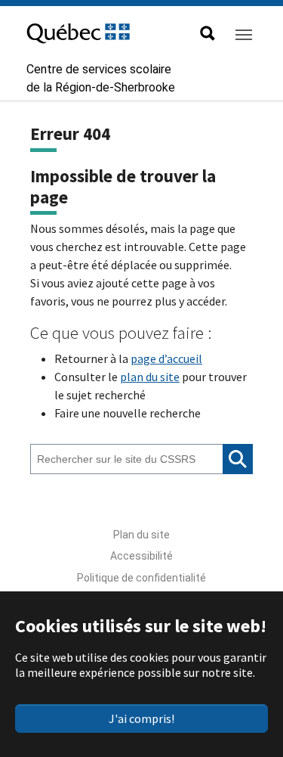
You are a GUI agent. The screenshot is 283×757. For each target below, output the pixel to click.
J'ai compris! (141, 718)
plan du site (150, 376)
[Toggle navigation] (244, 35)
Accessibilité (141, 556)
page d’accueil (166, 358)
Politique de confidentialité (141, 578)
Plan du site (141, 535)
